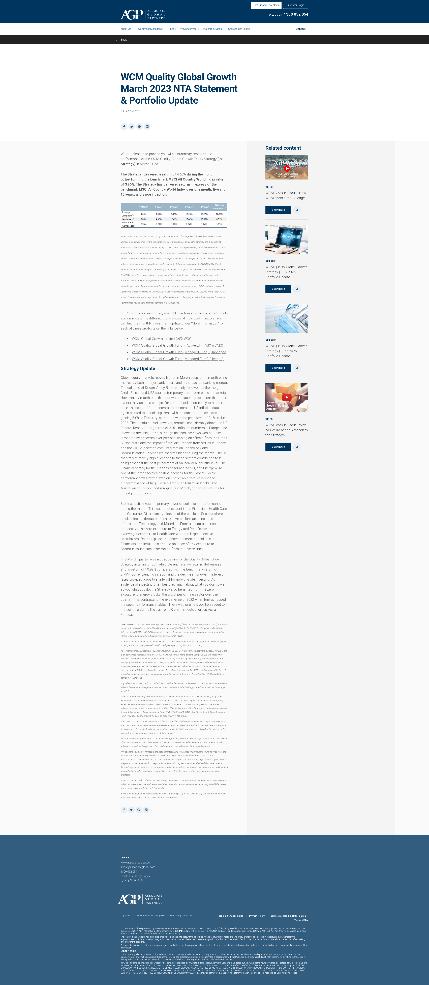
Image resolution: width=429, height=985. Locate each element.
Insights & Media (213, 29)
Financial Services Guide (230, 916)
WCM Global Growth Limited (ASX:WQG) (162, 339)
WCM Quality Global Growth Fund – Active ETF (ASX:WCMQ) (177, 345)
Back (124, 39)
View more (278, 209)
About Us (126, 29)
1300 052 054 (296, 14)
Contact (300, 29)
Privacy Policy (257, 916)
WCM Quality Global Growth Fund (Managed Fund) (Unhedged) (179, 352)
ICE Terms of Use (217, 963)
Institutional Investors (266, 5)
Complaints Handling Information (288, 916)
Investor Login (295, 5)
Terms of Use (301, 920)
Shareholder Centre (239, 29)
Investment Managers (149, 29)
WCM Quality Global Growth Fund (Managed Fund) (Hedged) (178, 359)
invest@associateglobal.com (138, 867)
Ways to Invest (188, 29)
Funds (170, 29)
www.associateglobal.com (136, 862)
